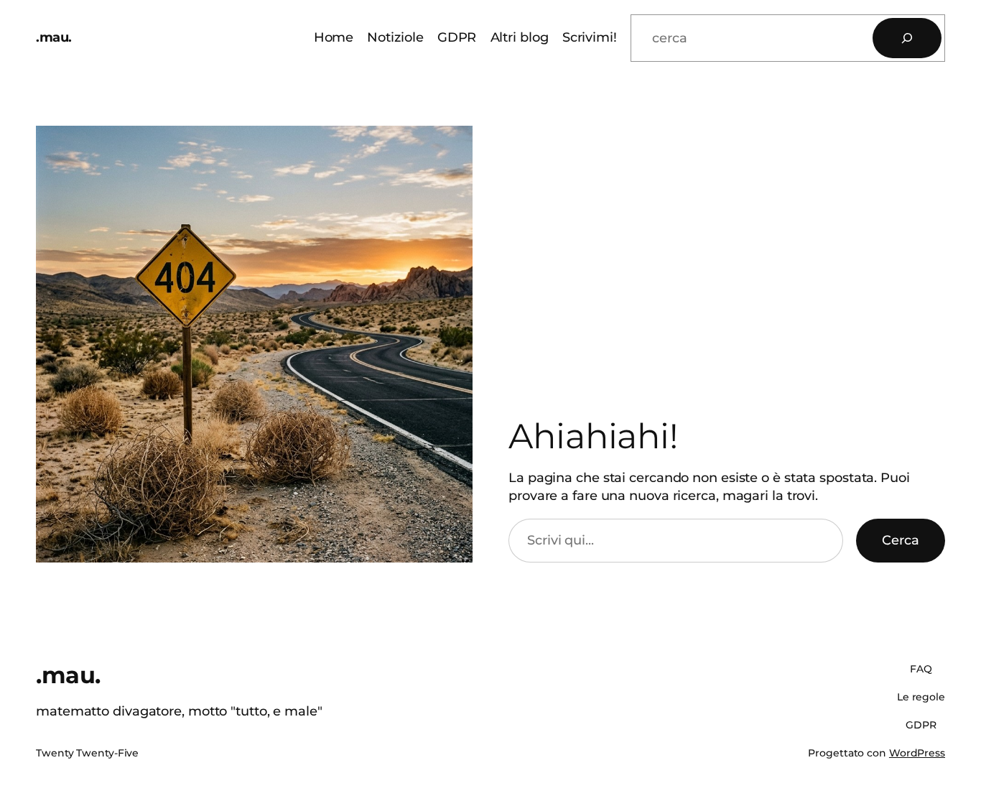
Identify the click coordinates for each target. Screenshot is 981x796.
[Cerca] (907, 38)
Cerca (900, 540)
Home (334, 37)
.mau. (54, 37)
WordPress (917, 752)
